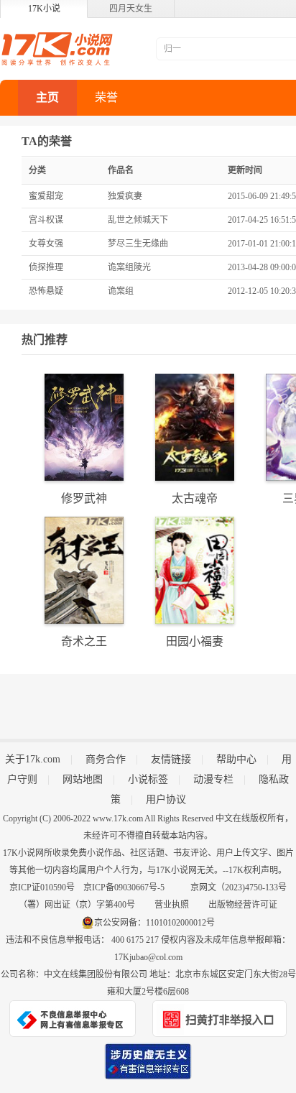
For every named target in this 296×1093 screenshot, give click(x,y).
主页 (47, 97)
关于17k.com (32, 759)
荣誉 (106, 97)
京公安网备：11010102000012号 (154, 923)
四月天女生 (130, 9)
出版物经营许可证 (242, 905)
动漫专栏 (213, 779)
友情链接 (171, 759)
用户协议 (166, 799)
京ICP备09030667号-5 (124, 887)
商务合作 (105, 759)
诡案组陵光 (129, 267)
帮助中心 (236, 759)
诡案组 (121, 291)
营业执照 (171, 905)
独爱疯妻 (125, 196)
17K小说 (44, 9)
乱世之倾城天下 (138, 220)
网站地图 (83, 779)
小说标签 (148, 779)
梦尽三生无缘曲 (138, 244)
